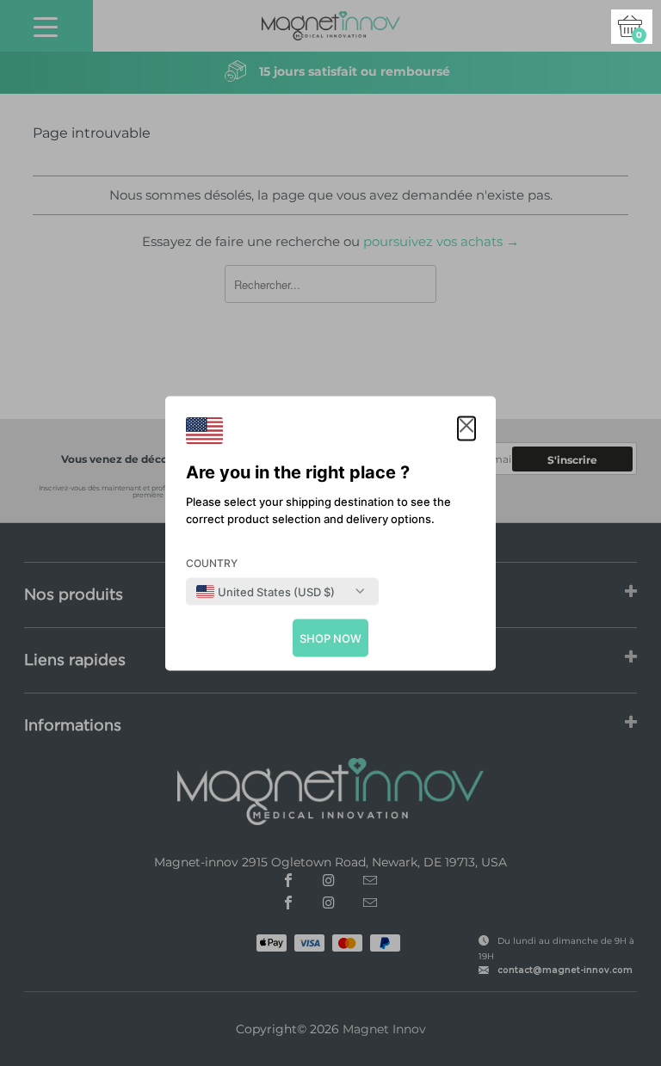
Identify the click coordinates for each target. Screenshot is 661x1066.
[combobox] (265, 591)
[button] (466, 428)
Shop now (330, 637)
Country (212, 562)
